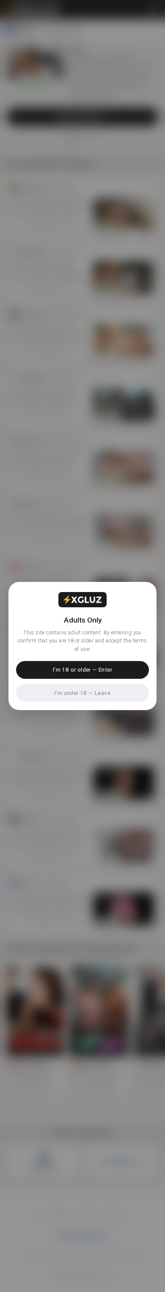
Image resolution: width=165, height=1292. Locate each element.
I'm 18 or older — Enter (82, 669)
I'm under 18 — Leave (82, 692)
